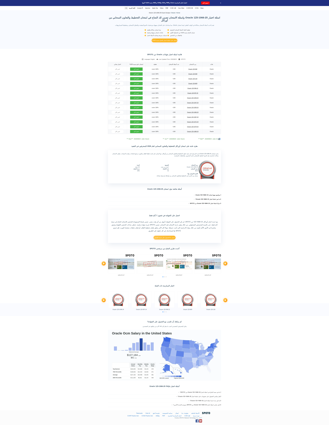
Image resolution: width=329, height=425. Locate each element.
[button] (164, 195)
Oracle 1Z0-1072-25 (192, 122)
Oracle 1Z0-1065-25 (192, 112)
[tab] (164, 195)
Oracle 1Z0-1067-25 (192, 117)
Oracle (173, 13)
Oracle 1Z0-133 (192, 78)
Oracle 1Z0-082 (192, 69)
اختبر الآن (117, 69)
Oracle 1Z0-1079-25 (192, 126)
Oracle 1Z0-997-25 (192, 93)
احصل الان (205, 3)
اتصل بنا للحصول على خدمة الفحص (164, 237)
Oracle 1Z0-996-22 (192, 88)
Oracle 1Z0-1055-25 (192, 107)
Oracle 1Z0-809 (192, 83)
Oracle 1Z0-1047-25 (192, 102)
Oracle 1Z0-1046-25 (192, 98)
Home (178, 13)
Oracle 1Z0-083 (192, 74)
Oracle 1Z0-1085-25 (192, 131)
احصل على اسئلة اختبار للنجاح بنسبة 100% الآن (164, 41)
